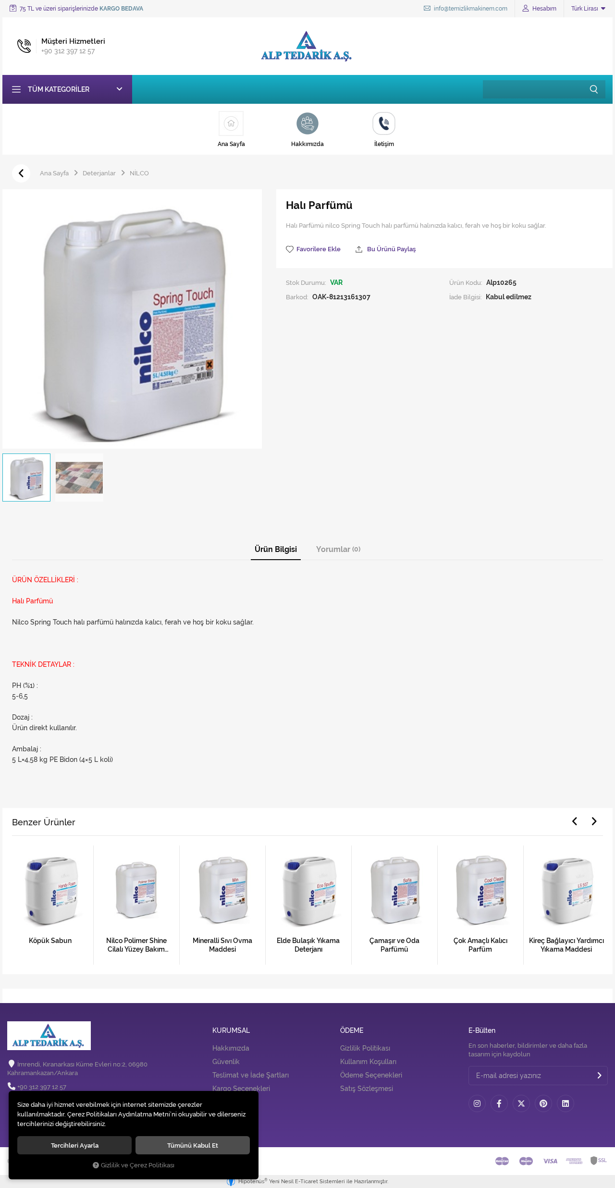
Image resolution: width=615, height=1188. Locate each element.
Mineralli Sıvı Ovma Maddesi (222, 945)
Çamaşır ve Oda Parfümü (394, 945)
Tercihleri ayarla (74, 1145)
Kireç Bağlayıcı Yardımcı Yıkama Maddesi (566, 945)
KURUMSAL (231, 1030)
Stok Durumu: (306, 282)
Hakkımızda (230, 1048)
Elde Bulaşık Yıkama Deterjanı (308, 945)
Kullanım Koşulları (368, 1062)
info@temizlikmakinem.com (469, 8)
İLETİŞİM (226, 1098)
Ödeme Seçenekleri (371, 1075)
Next (594, 821)
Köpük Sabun (50, 940)
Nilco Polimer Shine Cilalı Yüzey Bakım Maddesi (136, 945)
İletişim (223, 1116)
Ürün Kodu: (465, 282)
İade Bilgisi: (465, 297)
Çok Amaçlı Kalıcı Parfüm (480, 945)
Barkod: (297, 297)
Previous (575, 821)
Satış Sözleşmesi (366, 1088)
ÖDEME (351, 1030)
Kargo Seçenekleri (241, 1088)
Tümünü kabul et (192, 1145)
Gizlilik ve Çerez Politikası (137, 1165)
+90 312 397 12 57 (41, 1086)
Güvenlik (226, 1062)
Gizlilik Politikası (365, 1048)
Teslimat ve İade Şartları (250, 1075)
